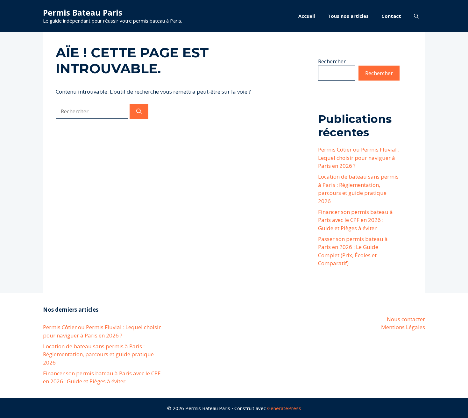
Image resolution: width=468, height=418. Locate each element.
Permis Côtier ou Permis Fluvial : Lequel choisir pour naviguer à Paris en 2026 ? (358, 157)
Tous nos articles (348, 16)
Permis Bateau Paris (82, 12)
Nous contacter (406, 319)
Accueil (306, 16)
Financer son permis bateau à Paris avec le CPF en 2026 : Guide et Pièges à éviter (355, 220)
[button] (416, 15)
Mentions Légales (403, 327)
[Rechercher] (139, 111)
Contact (391, 16)
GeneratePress (284, 408)
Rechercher (332, 61)
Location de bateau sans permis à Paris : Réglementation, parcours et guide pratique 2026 (98, 354)
